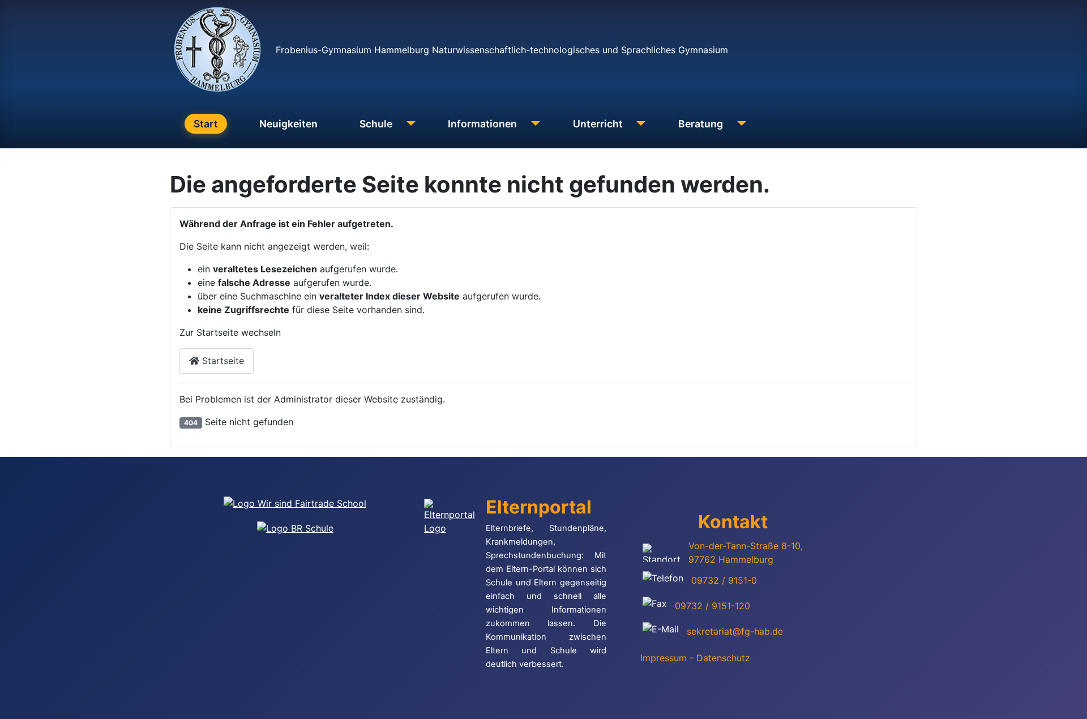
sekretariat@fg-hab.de (735, 631)
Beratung (700, 124)
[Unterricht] (639, 124)
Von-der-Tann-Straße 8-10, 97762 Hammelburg (745, 552)
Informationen (482, 124)
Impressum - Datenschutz (695, 658)
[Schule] (408, 124)
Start (206, 124)
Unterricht (598, 124)
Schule (376, 124)
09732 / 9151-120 (712, 605)
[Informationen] (533, 124)
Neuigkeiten (288, 124)
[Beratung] (739, 124)
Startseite (221, 360)
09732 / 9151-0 (724, 580)
